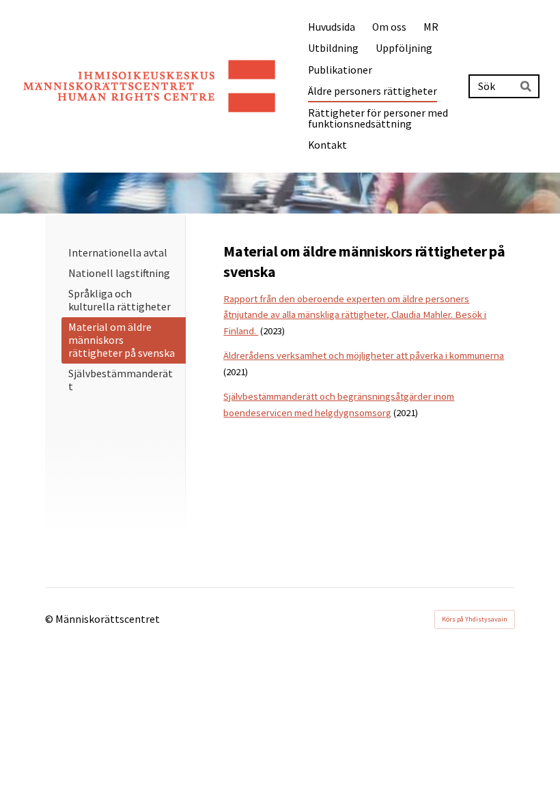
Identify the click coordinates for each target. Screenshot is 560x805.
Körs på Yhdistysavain (474, 619)
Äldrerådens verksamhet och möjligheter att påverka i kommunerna (363, 355)
